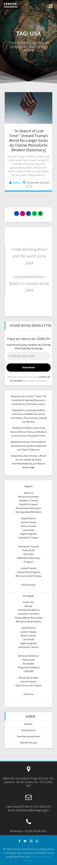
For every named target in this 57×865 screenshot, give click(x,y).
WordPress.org (28, 742)
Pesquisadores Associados (28, 617)
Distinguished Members (28, 511)
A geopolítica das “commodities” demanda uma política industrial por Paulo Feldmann (28, 445)
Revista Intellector (28, 655)
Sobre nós (28, 602)
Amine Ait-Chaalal (28, 537)
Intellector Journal (28, 546)
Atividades (28, 663)
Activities (28, 554)
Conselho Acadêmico (28, 609)
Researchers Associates (28, 508)
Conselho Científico (28, 613)
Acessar (28, 723)
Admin (17, 182)
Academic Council (28, 500)
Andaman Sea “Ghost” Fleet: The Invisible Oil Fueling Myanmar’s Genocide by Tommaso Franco (28, 400)
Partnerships (28, 584)
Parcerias (29, 694)
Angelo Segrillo (28, 533)
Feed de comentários (28, 736)
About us (28, 492)
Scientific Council (28, 504)
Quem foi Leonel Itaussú (28, 685)
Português (28, 595)
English (28, 486)
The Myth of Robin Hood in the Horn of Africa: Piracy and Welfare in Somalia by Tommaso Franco (28, 431)
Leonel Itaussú (28, 522)
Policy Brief (28, 550)
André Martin (28, 518)
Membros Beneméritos (28, 621)
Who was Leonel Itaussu (28, 575)
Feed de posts (28, 730)
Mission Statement (28, 496)
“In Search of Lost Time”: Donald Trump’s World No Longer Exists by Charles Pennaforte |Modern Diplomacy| (28, 140)
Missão (28, 606)
